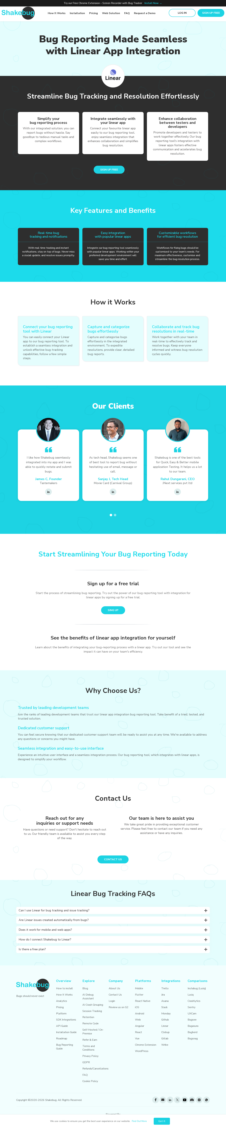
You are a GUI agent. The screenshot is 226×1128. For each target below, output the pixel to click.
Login (112, 1001)
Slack (164, 1007)
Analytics (61, 1001)
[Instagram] (199, 1100)
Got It (161, 1121)
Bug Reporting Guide (64, 1046)
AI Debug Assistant (88, 996)
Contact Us (115, 995)
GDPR (86, 1062)
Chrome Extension (145, 1045)
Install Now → (153, 3)
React (138, 1032)
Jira (163, 995)
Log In (182, 13)
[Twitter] (177, 1100)
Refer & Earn (89, 1040)
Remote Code (90, 1023)
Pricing (93, 13)
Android (139, 1013)
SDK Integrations (66, 1020)
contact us (113, 859)
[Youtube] (184, 1100)
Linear (164, 1026)
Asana (165, 1001)
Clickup (165, 1032)
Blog (85, 988)
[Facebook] (155, 1100)
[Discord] (192, 1100)
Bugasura (193, 1026)
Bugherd (192, 1032)
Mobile (139, 988)
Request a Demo (145, 13)
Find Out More (139, 1121)
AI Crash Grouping (92, 1005)
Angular (139, 1026)
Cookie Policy (90, 1081)
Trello (165, 988)
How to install (64, 988)
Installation (77, 13)
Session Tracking (92, 1011)
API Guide (62, 1026)
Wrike (164, 1045)
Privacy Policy (90, 1056)
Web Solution (111, 13)
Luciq (191, 995)
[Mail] (162, 1100)
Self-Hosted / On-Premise (93, 1031)
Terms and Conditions (88, 1048)
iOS (137, 1007)
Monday (166, 1013)
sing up (113, 610)
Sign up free (211, 13)
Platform (61, 1013)
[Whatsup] (206, 1100)
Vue (137, 1038)
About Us (114, 988)
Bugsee (192, 1020)
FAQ (127, 13)
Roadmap (61, 1038)
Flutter (139, 995)
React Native (142, 1001)
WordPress (141, 1051)
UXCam (192, 1013)
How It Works (57, 13)
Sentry (191, 1007)
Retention (88, 1017)
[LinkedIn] (48, 492)
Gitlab (164, 1038)
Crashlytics (194, 1001)
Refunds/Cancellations (95, 1068)
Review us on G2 (118, 1007)
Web (138, 1020)
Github (165, 1020)
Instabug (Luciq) (197, 988)
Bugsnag (193, 1038)
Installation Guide (66, 1032)
